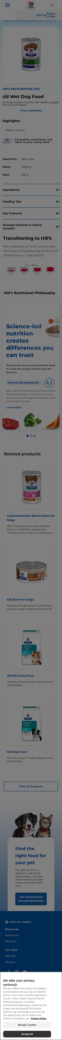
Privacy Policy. (39, 1018)
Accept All (27, 1034)
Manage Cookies (27, 1024)
